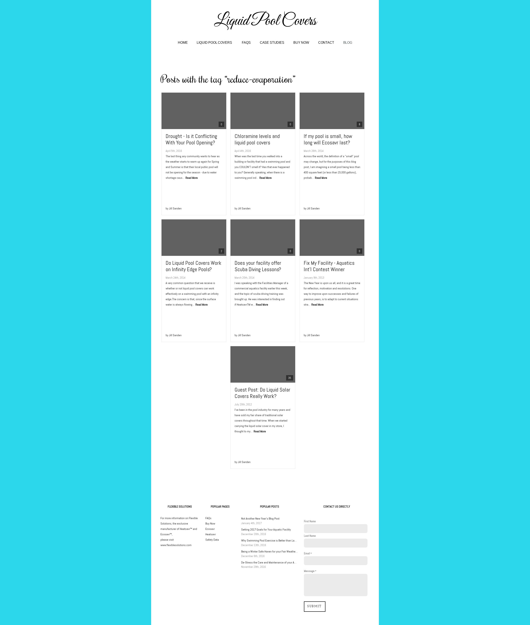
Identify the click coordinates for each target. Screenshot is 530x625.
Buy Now (301, 42)
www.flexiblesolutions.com (176, 545)
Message (309, 571)
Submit (314, 606)
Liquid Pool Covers (215, 42)
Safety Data (212, 540)
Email (307, 553)
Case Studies (272, 42)
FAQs (246, 42)
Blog (347, 42)
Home (183, 42)
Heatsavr (210, 534)
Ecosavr (210, 529)
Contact (326, 42)
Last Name (310, 536)
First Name (310, 521)
